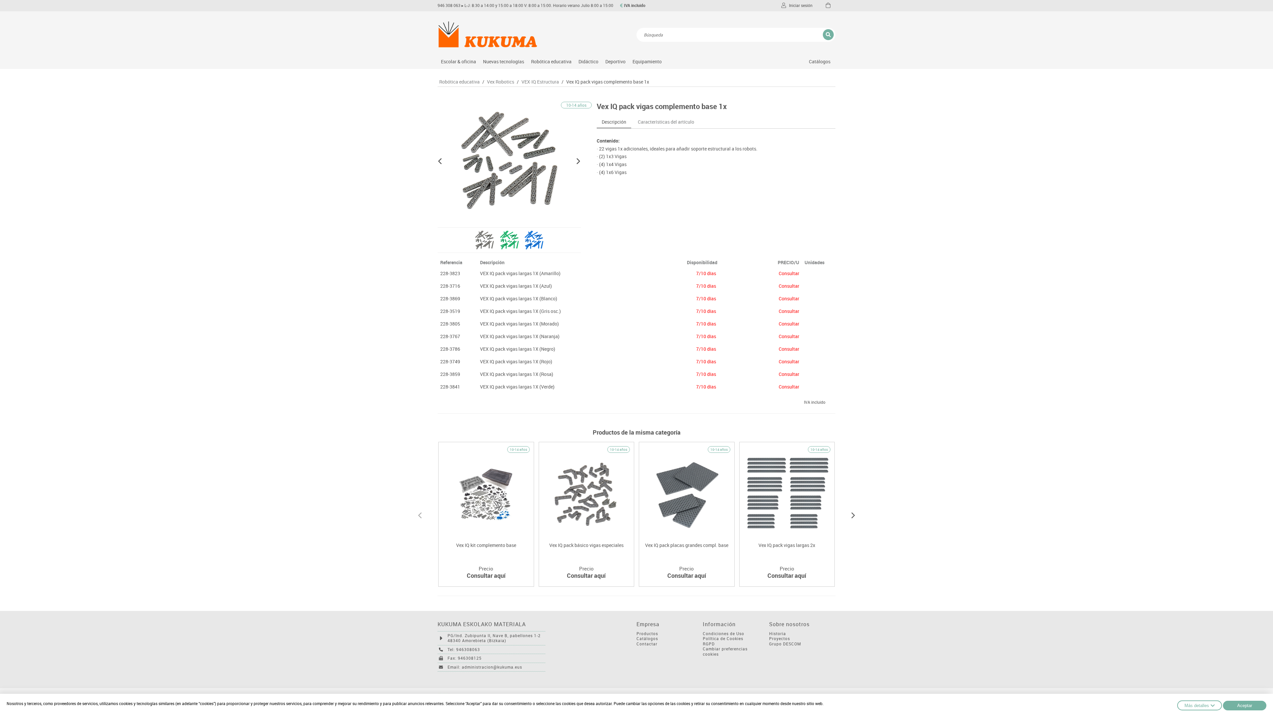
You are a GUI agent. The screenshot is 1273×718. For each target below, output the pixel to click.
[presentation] (420, 514)
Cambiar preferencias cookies (725, 651)
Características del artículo (666, 122)
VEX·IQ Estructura (540, 82)
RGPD (709, 643)
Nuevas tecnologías (503, 61)
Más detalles (1196, 705)
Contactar (646, 643)
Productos (647, 633)
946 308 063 (449, 5)
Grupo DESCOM (785, 643)
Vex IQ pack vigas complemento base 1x (607, 82)
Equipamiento (647, 61)
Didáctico (588, 61)
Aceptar (1244, 705)
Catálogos (819, 61)
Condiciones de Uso (723, 633)
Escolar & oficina (458, 61)
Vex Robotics (500, 82)
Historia (777, 633)
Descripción (614, 122)
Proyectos (779, 638)
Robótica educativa (551, 61)
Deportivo (615, 61)
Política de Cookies (723, 638)
